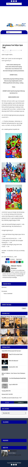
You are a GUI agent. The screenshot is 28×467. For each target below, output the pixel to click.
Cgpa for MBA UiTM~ (13, 384)
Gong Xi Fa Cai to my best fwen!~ (15, 354)
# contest (12, 259)
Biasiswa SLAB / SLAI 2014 (7, 394)
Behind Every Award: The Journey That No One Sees (13, 317)
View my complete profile (14, 455)
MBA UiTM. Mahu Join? (13, 360)
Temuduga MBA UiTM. (6, 391)
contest (4, 52)
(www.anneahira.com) (13, 97)
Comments (21, 402)
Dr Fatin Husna (14, 13)
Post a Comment (8, 293)
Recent (7, 402)
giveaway (9, 52)
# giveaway (19, 259)
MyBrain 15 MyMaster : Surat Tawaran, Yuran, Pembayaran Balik (13, 374)
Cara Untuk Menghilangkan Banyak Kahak (17, 378)
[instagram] (16, 1)
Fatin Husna (13, 451)
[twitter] (11, 1)
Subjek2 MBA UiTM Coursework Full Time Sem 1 (11, 351)
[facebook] (14, 1)
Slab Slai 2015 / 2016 (13, 367)
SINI (20, 125)
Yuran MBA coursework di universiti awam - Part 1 (12, 397)
